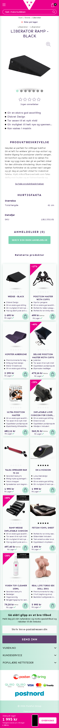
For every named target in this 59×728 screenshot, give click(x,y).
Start (20, 18)
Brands (27, 18)
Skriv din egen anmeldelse (29, 240)
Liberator (37, 18)
